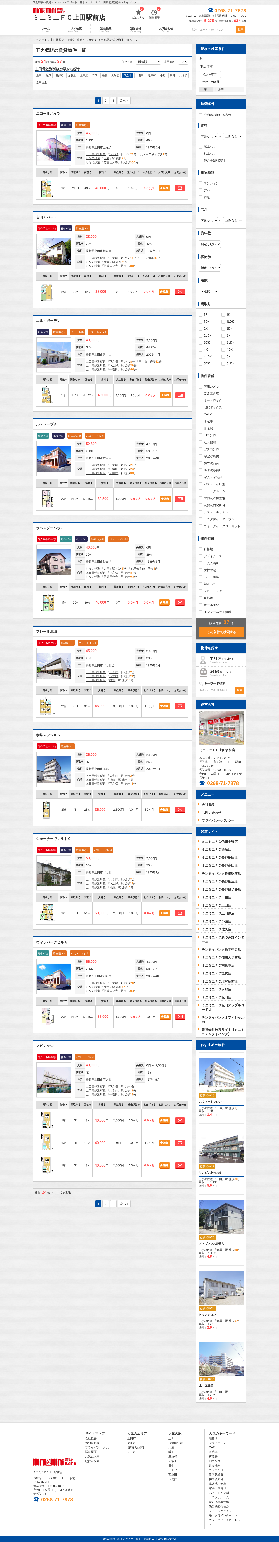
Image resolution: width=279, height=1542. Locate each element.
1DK (206, 321)
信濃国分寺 (111, 162)
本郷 (106, 768)
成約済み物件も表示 (217, 115)
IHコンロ (210, 435)
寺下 (94, 75)
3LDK (230, 342)
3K (228, 335)
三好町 (59, 75)
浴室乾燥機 (211, 456)
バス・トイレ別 (214, 484)
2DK (229, 328)
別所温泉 (41, 82)
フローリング (213, 591)
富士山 (107, 354)
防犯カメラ (211, 386)
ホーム (45, 30)
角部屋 (208, 598)
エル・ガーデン (48, 321)
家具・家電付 (213, 477)
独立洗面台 (211, 463)
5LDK (230, 363)
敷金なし (210, 146)
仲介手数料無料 (214, 160)
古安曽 (107, 458)
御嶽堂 (107, 250)
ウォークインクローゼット (222, 526)
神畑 (104, 75)
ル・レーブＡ (46, 424)
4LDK (208, 356)
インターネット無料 (217, 612)
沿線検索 (105, 30)
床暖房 (208, 428)
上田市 (98, 147)
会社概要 (91, 1438)
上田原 (84, 75)
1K (228, 314)
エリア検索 (75, 30)
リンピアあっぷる (210, 1172)
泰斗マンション (48, 735)
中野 (162, 75)
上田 (39, 75)
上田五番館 (206, 1385)
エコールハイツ (48, 113)
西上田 (172, 1474)
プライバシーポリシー (99, 1447)
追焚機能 (210, 442)
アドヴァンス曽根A (211, 1243)
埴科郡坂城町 (135, 1447)
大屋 (106, 158)
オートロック (213, 400)
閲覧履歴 (154, 13)
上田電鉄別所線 (96, 154)
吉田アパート (46, 217)
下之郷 (127, 75)
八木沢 (183, 75)
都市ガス (210, 584)
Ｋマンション (207, 1314)
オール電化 (211, 605)
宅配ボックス (213, 407)
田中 (171, 1465)
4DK (229, 349)
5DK (207, 363)
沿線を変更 (209, 74)
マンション (211, 183)
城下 (48, 75)
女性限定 (210, 570)
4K (206, 349)
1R (205, 314)
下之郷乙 (108, 665)
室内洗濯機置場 (214, 498)
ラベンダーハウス (50, 528)
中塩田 (140, 75)
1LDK (230, 321)
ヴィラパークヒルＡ (52, 942)
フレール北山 (46, 631)
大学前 (115, 75)
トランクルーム (214, 491)
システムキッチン (216, 512)
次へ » (124, 100)
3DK (207, 342)
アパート (210, 190)
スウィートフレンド (212, 1101)
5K (228, 356)
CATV (208, 414)
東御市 (131, 1443)
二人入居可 (211, 563)
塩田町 (152, 75)
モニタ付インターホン (219, 519)
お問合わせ (166, 30)
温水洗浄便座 (213, 470)
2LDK (207, 335)
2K (206, 328)
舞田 (172, 75)
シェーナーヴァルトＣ (53, 839)
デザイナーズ (213, 556)
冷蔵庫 (208, 421)
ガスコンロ (211, 449)
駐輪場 (208, 549)
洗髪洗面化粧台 (214, 505)
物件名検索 (92, 1461)
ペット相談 (211, 577)
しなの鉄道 (93, 158)
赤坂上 (72, 75)
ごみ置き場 (211, 393)
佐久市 (131, 1452)
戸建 (207, 197)
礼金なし (210, 153)
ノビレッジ (45, 1046)
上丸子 (107, 147)
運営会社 (135, 30)
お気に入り (138, 13)
